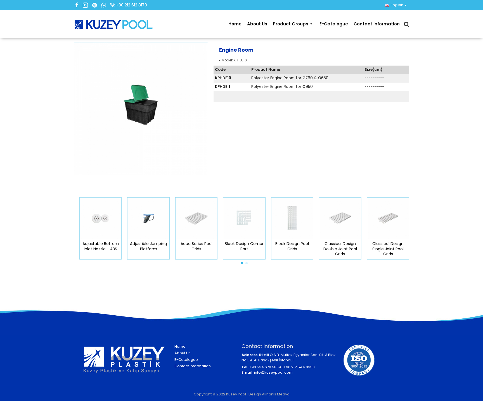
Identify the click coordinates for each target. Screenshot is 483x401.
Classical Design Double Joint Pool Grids (337, 248)
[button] (242, 263)
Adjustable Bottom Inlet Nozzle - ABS (98, 246)
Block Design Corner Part (241, 246)
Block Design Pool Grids (289, 246)
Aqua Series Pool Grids (194, 246)
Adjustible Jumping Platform (145, 246)
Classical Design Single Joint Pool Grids (385, 248)
